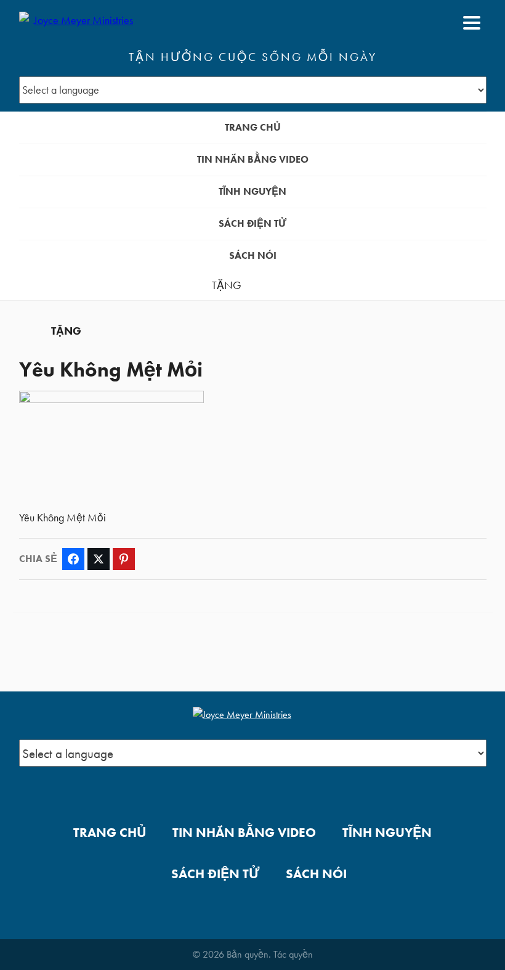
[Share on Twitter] (98, 559)
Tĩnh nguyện (252, 191)
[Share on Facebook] (73, 559)
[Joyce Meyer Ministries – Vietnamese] (79, 23)
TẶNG (226, 285)
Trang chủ (253, 127)
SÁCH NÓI (253, 255)
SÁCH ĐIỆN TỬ (252, 223)
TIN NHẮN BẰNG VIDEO (253, 159)
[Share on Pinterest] (124, 559)
